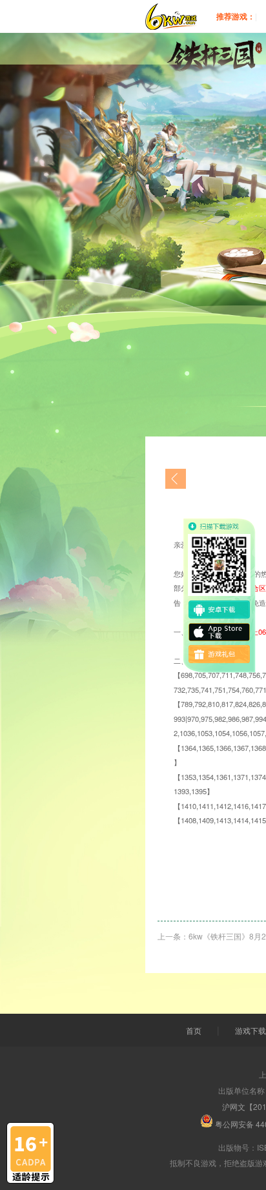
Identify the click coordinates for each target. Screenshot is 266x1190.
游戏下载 (250, 1030)
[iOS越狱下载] (220, 632)
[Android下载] (220, 609)
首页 (193, 1030)
